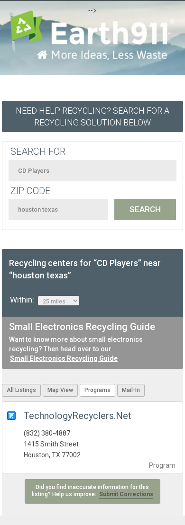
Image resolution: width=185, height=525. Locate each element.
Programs (97, 390)
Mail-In (131, 390)
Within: (24, 299)
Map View (60, 390)
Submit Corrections (126, 494)
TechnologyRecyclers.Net (77, 415)
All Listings (21, 390)
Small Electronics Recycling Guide (64, 358)
